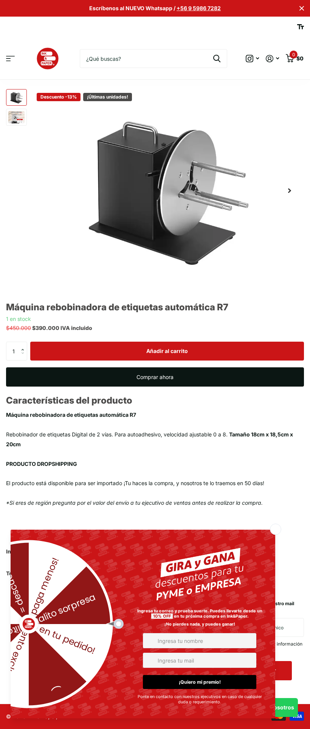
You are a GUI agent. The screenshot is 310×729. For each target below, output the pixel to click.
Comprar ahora (155, 377)
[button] (289, 190)
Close (301, 8)
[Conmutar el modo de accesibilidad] (300, 26)
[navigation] (16, 97)
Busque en (216, 58)
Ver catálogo (10, 58)
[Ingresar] (272, 58)
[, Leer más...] (252, 58)
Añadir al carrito (167, 351)
